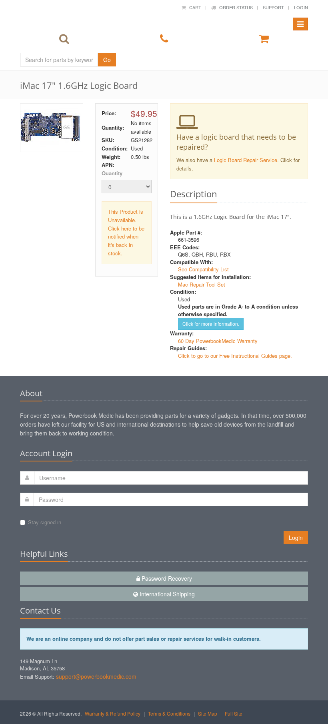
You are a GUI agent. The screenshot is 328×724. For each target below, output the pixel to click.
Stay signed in (44, 522)
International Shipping (166, 594)
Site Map (207, 713)
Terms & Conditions (169, 713)
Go (107, 60)
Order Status (234, 7)
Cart (193, 7)
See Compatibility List (203, 269)
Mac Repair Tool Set (201, 284)
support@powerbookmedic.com (96, 676)
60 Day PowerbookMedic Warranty (218, 341)
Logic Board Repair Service (245, 160)
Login (301, 7)
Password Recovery (166, 578)
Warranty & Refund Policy (112, 713)
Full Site (233, 713)
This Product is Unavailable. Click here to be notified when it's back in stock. (126, 232)
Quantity (112, 173)
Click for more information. (210, 323)
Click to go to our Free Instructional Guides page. (235, 355)
